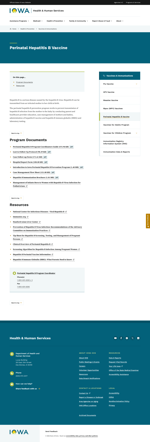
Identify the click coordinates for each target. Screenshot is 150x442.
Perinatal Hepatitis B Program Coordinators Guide (43, 146)
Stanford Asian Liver (25, 222)
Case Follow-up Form (29, 157)
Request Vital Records (118, 362)
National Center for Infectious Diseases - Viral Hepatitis (38, 211)
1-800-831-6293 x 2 (25, 280)
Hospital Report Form (30, 162)
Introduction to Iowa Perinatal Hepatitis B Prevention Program (48, 167)
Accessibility (114, 393)
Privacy (112, 405)
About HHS (83, 358)
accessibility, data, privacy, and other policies (82, 436)
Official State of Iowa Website (20, 2)
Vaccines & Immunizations (47, 29)
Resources (20, 86)
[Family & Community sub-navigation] (87, 20)
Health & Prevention (27, 29)
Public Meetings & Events (89, 362)
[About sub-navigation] (122, 20)
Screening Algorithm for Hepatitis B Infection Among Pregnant (45, 249)
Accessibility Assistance (119, 374)
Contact (83, 393)
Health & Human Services (48, 10)
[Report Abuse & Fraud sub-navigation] (111, 20)
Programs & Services (133, 2)
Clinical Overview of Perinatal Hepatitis (31, 244)
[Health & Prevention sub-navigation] (64, 20)
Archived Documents (87, 415)
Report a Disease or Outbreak (91, 397)
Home (14, 29)
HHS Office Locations (87, 405)
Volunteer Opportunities (89, 370)
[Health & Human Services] (20, 10)
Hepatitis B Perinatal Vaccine (32, 254)
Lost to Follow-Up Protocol (31, 152)
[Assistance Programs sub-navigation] (28, 20)
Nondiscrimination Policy (119, 401)
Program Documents (24, 82)
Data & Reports (115, 358)
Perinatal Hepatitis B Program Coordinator (36, 273)
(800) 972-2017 (21, 376)
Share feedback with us (26, 389)
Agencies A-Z (118, 2)
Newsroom (83, 374)
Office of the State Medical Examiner (124, 370)
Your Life (115, 366)
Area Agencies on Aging (88, 401)
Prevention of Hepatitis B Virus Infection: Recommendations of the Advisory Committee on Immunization (47, 229)
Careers (82, 366)
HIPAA (111, 397)
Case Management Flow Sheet (33, 172)
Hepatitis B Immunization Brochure (35, 177)
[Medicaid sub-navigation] (41, 20)
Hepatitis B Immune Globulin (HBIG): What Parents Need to (42, 259)
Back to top (15, 133)
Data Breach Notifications (89, 378)
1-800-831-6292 (23, 287)
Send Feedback (51, 431)
